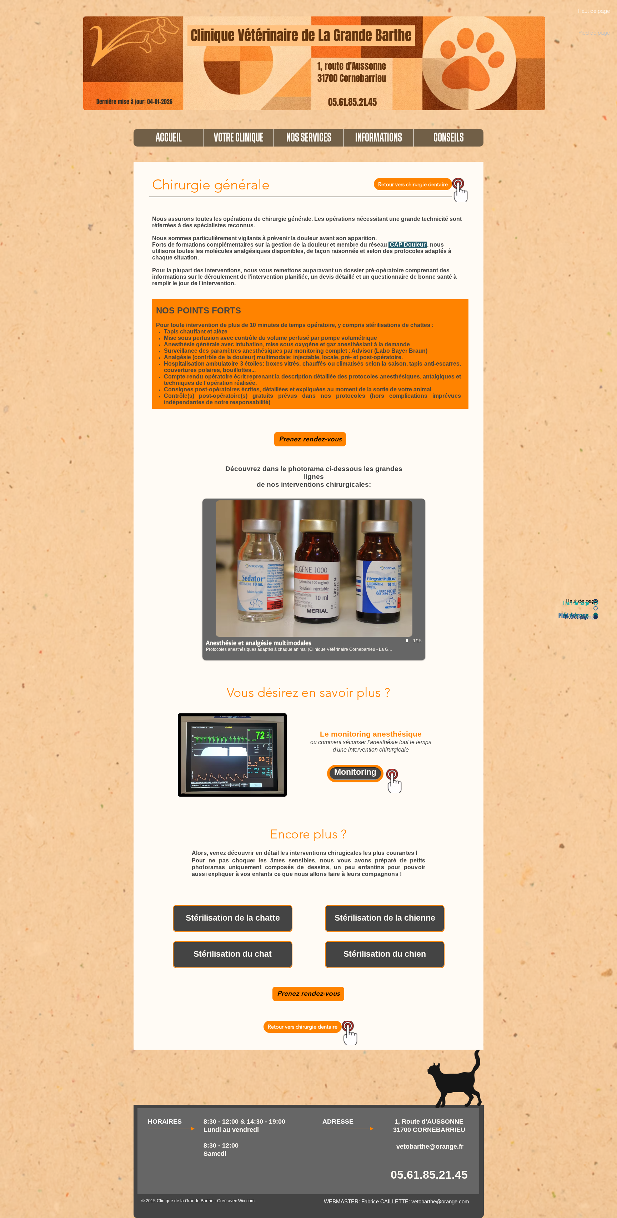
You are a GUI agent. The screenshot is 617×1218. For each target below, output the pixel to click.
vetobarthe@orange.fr (429, 1146)
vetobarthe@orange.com (440, 1201)
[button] (239, 138)
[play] (407, 640)
